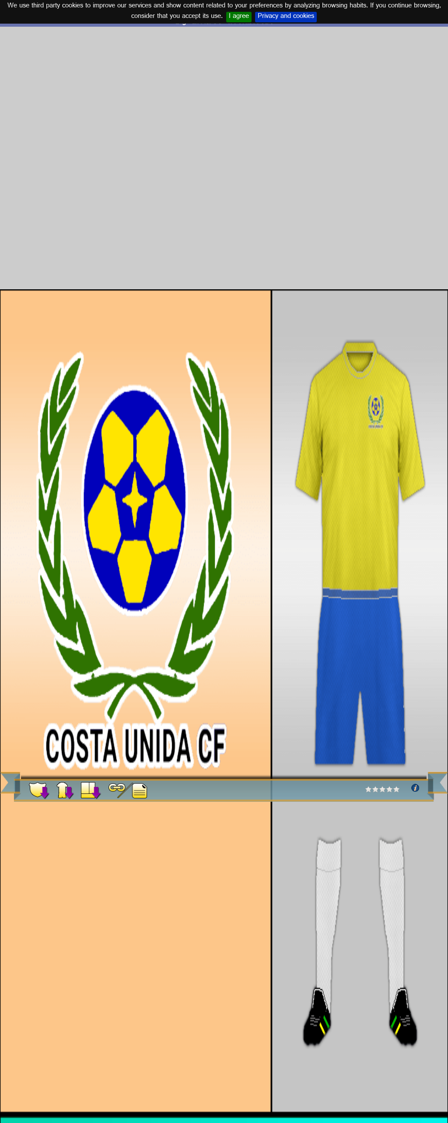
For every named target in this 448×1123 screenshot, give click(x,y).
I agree (239, 17)
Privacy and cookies (286, 17)
